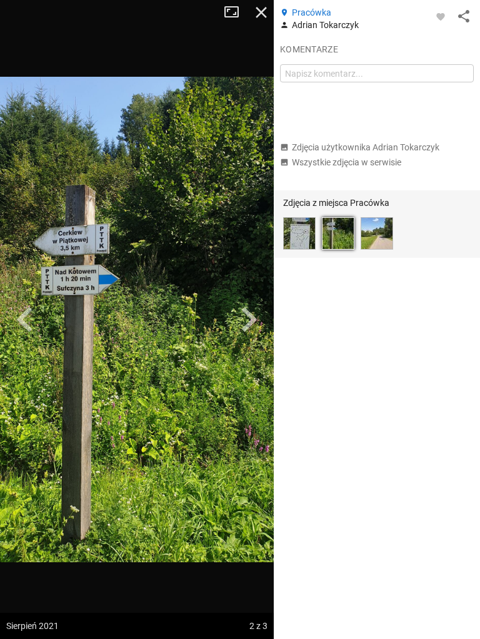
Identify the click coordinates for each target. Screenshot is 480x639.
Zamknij (261, 12)
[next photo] (249, 319)
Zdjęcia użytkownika (365, 147)
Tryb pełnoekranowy (236, 12)
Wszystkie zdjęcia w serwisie (346, 162)
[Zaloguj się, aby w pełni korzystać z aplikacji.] (441, 16)
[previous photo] (25, 319)
